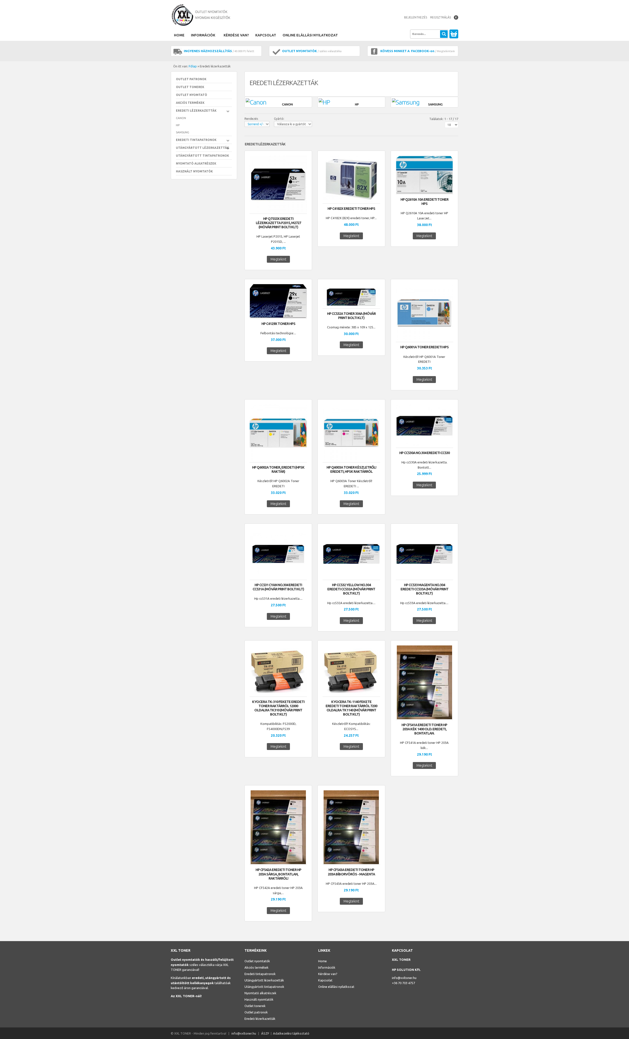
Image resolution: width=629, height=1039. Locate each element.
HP (178, 125)
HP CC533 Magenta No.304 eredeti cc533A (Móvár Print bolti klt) (424, 589)
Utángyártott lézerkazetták (202, 147)
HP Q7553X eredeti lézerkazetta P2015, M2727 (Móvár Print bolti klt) (278, 223)
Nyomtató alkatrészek (196, 163)
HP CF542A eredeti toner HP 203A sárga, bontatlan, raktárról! (278, 874)
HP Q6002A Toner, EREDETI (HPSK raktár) (278, 469)
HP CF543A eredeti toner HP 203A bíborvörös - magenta (351, 872)
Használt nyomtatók (194, 171)
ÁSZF (265, 1033)
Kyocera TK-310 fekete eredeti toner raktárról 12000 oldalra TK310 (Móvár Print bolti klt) (278, 708)
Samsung (182, 132)
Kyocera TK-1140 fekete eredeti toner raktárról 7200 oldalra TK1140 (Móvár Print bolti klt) (351, 708)
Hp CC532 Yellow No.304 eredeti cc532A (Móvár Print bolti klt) (351, 589)
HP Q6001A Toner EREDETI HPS (424, 347)
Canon (181, 118)
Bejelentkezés (415, 17)
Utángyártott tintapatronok (202, 155)
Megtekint (278, 259)
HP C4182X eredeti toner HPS (351, 209)
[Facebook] (456, 17)
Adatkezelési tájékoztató (291, 1033)
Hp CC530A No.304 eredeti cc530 (424, 453)
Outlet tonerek (190, 87)
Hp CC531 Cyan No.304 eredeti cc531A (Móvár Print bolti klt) (278, 587)
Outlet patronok (191, 79)
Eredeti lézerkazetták (196, 110)
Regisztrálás (440, 17)
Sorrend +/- (255, 124)
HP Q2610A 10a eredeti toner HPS (424, 202)
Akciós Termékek (190, 102)
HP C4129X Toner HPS (278, 324)
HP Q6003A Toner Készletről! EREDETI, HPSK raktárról (351, 469)
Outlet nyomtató (191, 94)
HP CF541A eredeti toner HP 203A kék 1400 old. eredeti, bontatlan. (424, 729)
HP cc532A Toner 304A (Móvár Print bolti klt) (351, 316)
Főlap (193, 66)
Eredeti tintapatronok (196, 139)
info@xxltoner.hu (404, 977)
